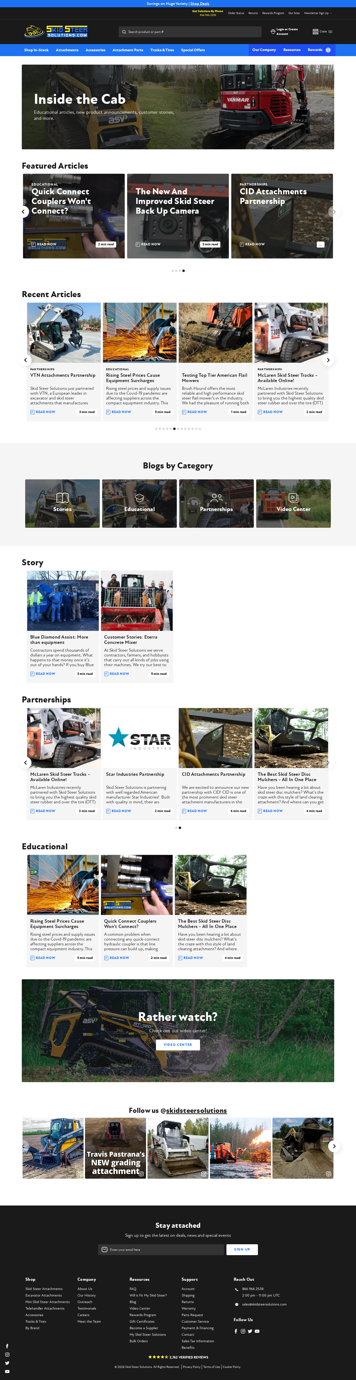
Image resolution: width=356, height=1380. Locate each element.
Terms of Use (211, 1367)
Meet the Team (89, 1321)
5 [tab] (171, 429)
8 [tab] (181, 429)
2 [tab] (176, 271)
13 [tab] (200, 429)
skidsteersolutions (196, 1110)
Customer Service (195, 1321)
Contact (188, 1334)
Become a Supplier (144, 1328)
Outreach (84, 1302)
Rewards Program (273, 13)
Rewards (315, 49)
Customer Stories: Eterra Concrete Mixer (130, 639)
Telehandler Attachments (44, 1308)
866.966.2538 (208, 15)
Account (188, 1289)
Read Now (47, 244)
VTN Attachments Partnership (62, 375)
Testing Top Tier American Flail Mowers (214, 378)
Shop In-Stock (36, 50)
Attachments (67, 50)
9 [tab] (185, 429)
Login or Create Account (287, 31)
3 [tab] (180, 271)
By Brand (32, 1328)
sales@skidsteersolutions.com (264, 1304)
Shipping (188, 1295)
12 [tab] (196, 429)
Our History (86, 1295)
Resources (292, 49)
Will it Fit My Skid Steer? (148, 1295)
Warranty (189, 1308)
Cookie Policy (231, 1367)
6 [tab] (174, 429)
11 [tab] (192, 429)
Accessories (95, 50)
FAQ (133, 1289)
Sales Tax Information (198, 1341)
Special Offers (193, 50)
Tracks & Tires (162, 50)
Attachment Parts (128, 50)
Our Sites (294, 13)
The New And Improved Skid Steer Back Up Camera (175, 201)
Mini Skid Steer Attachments (47, 1302)
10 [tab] (189, 429)
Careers (83, 1315)
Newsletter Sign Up (316, 13)
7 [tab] (178, 429)
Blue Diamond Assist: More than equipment (59, 639)
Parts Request (192, 1315)
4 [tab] (183, 271)
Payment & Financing (198, 1328)
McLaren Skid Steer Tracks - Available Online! (287, 378)
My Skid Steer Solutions (148, 1334)
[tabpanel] (74, 216)
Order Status (236, 13)
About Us (84, 1289)
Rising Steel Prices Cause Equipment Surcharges (133, 378)
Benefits (188, 1347)
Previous (23, 212)
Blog (133, 1302)
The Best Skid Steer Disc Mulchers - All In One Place (287, 777)
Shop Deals (199, 3)
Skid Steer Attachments (43, 1289)
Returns (253, 13)
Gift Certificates (142, 1321)
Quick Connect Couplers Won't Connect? (61, 201)
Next (334, 212)
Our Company (264, 49)
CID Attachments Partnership (273, 196)
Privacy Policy (192, 1367)
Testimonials (86, 1308)
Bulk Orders (139, 1341)
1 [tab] (172, 271)
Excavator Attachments (43, 1295)
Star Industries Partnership (135, 774)
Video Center (178, 1045)
